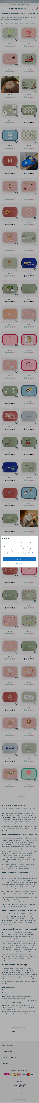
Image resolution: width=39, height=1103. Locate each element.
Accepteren (19, 559)
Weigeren (19, 564)
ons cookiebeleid (12, 555)
